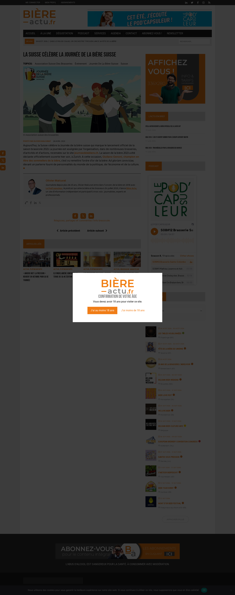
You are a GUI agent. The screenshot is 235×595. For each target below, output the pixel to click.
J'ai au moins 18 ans (102, 310)
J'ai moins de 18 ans (133, 310)
